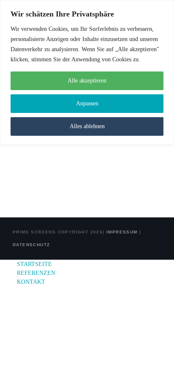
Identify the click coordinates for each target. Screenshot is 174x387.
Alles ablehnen (87, 126)
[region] (87, 72)
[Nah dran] (165, 7)
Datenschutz (31, 244)
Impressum (121, 232)
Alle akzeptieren (87, 80)
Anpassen (87, 103)
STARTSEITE (34, 264)
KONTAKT (31, 282)
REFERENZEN (36, 273)
